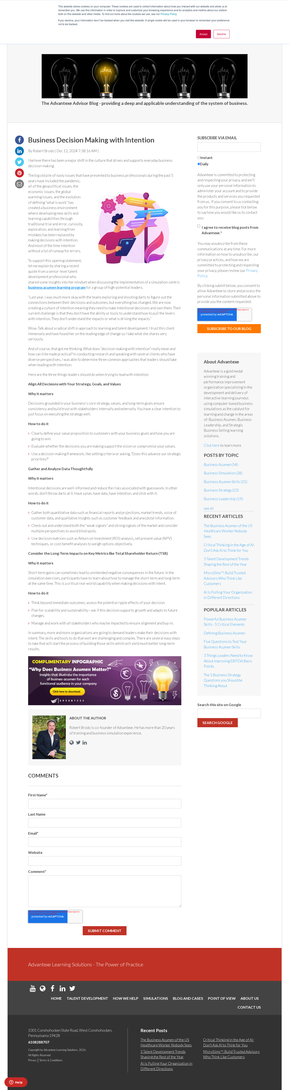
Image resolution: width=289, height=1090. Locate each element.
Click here (212, 445)
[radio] (229, 158)
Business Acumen (221, 464)
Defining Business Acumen (224, 633)
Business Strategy (221, 490)
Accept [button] (203, 34)
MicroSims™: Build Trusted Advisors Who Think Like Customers (225, 578)
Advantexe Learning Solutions (61, 1050)
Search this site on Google (219, 704)
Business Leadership (223, 499)
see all (209, 508)
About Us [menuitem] (250, 998)
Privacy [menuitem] (32, 1060)
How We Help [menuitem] (125, 998)
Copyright (34, 1050)
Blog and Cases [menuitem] (188, 998)
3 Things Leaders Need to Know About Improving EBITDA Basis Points (228, 660)
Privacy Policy (168, 14)
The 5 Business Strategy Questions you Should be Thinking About (223, 680)
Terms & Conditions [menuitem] (51, 1060)
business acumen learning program (56, 287)
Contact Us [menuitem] (249, 1007)
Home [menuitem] (56, 998)
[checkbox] (229, 161)
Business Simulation (223, 473)
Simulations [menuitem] (155, 998)
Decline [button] (221, 34)
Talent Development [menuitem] (87, 998)
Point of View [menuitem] (222, 998)
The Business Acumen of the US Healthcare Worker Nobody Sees (228, 531)
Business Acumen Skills (225, 481)
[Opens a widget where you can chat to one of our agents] (16, 1082)
